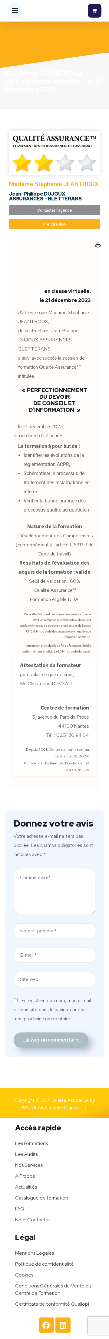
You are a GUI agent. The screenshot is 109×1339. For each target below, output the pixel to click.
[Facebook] (46, 1325)
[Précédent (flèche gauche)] (10, 669)
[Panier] (94, 11)
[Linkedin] (63, 1325)
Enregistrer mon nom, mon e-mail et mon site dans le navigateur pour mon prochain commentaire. (52, 1009)
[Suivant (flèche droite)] (98, 669)
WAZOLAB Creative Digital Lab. (54, 1108)
